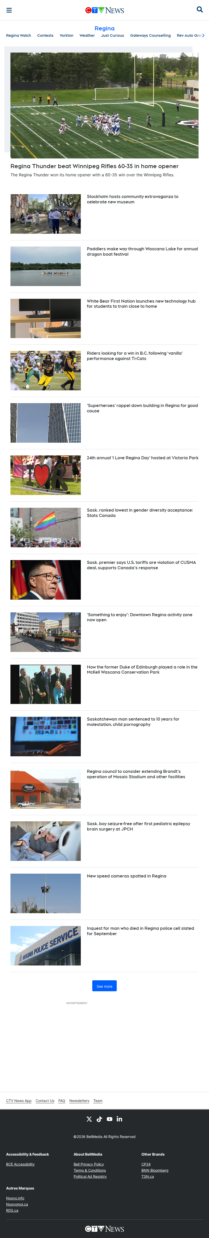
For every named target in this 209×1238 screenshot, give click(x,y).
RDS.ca (12, 1210)
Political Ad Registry (90, 1176)
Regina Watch (18, 35)
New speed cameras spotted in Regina (126, 876)
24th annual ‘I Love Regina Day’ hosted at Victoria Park (143, 457)
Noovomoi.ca (17, 1204)
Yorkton (66, 35)
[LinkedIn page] (120, 1119)
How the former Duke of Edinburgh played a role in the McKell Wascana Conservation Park (142, 670)
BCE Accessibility (20, 1164)
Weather (87, 35)
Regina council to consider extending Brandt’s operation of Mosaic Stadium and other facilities (136, 774)
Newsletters (79, 1100)
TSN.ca (147, 1176)
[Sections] (9, 10)
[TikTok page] (99, 1119)
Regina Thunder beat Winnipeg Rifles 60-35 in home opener (94, 166)
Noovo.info (15, 1198)
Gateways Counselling (150, 35)
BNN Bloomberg (154, 1170)
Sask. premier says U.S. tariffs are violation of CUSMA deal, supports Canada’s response (141, 565)
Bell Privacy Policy (89, 1164)
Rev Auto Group (191, 35)
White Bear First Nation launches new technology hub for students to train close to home (141, 304)
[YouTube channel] (110, 1119)
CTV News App (19, 1100)
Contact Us (45, 1100)
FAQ (61, 1100)
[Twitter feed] (89, 1119)
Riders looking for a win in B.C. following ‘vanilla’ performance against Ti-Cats (135, 356)
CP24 (146, 1164)
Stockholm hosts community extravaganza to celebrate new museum (132, 199)
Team (97, 1100)
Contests (45, 35)
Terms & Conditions (90, 1170)
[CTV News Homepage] (104, 10)
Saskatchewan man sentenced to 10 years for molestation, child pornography (133, 722)
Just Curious (112, 35)
